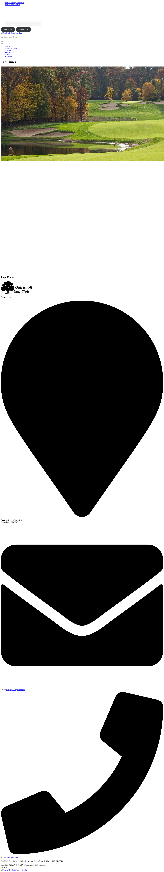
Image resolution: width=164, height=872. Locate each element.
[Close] (2, 43)
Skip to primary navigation (14, 3)
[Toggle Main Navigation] (2, 41)
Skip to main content (12, 5)
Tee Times (8, 29)
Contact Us (23, 29)
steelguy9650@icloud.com (15, 690)
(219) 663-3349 (12, 857)
